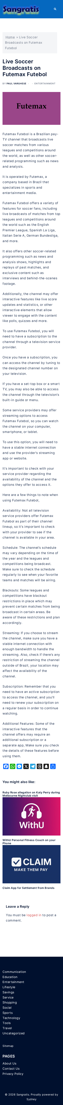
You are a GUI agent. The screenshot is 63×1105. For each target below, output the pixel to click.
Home (10, 37)
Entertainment (45, 83)
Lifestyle (9, 987)
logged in (34, 915)
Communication (14, 972)
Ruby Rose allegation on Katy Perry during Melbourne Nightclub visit (31, 794)
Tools (7, 1023)
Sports (8, 1013)
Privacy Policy (13, 1074)
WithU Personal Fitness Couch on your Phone (29, 841)
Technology (11, 1018)
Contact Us (11, 1068)
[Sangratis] (21, 8)
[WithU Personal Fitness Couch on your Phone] (31, 816)
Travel (7, 1028)
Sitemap (8, 1046)
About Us (9, 1063)
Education (10, 977)
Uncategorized (14, 1033)
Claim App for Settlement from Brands (28, 888)
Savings (8, 992)
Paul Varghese (16, 83)
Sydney (31, 1099)
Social (7, 1007)
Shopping (10, 1002)
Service (8, 997)
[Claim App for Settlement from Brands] (31, 864)
